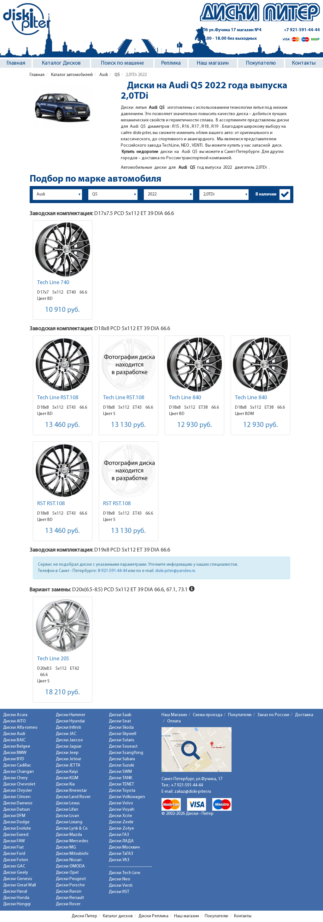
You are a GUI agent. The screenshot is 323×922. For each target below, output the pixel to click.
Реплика (171, 63)
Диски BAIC (14, 740)
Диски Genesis (17, 879)
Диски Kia (65, 784)
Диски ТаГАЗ (121, 853)
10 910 (62, 310)
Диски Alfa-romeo (20, 727)
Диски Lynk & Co (72, 828)
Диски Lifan (67, 809)
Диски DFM (14, 816)
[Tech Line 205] (62, 625)
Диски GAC (14, 866)
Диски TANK (120, 778)
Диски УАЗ (119, 860)
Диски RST (119, 892)
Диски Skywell (122, 734)
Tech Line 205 (53, 659)
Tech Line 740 (53, 283)
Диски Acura (15, 715)
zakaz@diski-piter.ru (192, 791)
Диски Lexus (68, 803)
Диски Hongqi (17, 904)
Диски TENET (121, 784)
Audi (103, 75)
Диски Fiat (13, 847)
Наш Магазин (174, 715)
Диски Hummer (70, 715)
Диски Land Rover (73, 797)
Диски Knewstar (71, 790)
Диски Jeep (67, 752)
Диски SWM (120, 771)
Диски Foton (15, 860)
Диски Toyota (122, 790)
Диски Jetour (68, 759)
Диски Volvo (121, 803)
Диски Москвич (124, 847)
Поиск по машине (122, 63)
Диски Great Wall (19, 885)
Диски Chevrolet (19, 784)
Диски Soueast (123, 746)
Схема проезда (207, 715)
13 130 (128, 425)
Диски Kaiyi (67, 771)
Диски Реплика (153, 916)
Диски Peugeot (71, 879)
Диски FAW (14, 841)
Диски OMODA (70, 866)
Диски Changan (18, 771)
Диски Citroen (17, 797)
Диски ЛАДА (121, 841)
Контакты (304, 63)
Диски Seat (120, 721)
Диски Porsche (70, 885)
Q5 (117, 75)
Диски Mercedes (72, 841)
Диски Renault (70, 898)
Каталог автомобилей (71, 75)
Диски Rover (68, 904)
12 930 (194, 425)
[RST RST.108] (62, 470)
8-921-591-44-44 (112, 571)
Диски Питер (84, 916)
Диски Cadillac (17, 765)
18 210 (62, 692)
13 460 (62, 425)
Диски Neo (119, 879)
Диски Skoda (121, 727)
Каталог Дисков (61, 63)
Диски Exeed (15, 834)
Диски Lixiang (69, 822)
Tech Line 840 (185, 398)
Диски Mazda (69, 834)
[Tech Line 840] (194, 364)
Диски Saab (120, 715)
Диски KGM (67, 778)
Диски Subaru (122, 759)
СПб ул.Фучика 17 (230, 30)
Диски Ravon (68, 891)
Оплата (174, 721)
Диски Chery (15, 778)
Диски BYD (13, 759)
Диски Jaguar (68, 746)
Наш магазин (213, 63)
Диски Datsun (16, 809)
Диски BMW (14, 752)
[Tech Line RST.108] (62, 364)
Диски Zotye (121, 828)
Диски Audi (14, 734)
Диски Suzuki (121, 765)
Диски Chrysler (17, 790)
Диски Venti (120, 885)
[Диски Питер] (26, 19)
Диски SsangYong (126, 752)
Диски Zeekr (121, 822)
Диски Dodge (16, 822)
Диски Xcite (120, 816)
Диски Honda (16, 898)
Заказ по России (273, 715)
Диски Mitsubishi (72, 853)
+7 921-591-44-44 (302, 30)
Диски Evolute (17, 828)
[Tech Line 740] (62, 249)
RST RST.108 (51, 504)
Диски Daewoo (17, 803)
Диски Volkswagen (127, 797)
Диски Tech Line (124, 873)
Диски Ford (14, 853)
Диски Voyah (121, 809)
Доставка (304, 715)
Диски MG (66, 847)
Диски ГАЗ (119, 834)
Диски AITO (14, 721)
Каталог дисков (118, 916)
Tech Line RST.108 (57, 398)
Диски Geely (15, 872)
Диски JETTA (68, 765)
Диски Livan (67, 816)
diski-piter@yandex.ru (175, 571)
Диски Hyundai (70, 721)
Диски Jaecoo (69, 740)
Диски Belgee (16, 746)
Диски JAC (66, 734)
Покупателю (261, 63)
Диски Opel (67, 872)
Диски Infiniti (68, 727)
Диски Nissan (69, 860)
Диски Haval (15, 891)
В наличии (265, 194)
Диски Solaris (121, 740)
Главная (16, 63)
